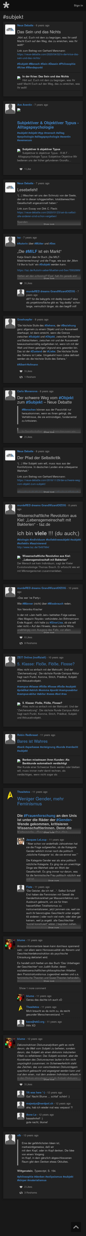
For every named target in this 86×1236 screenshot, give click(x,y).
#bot (58, 694)
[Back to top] (76, 1227)
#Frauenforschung (39, 816)
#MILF (31, 251)
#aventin (65, 136)
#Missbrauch (55, 603)
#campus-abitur (26, 694)
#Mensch (34, 64)
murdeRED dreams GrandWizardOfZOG (51, 291)
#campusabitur (68, 690)
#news (50, 694)
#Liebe (51, 351)
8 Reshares (30, 643)
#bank (21, 747)
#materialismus (36, 1180)
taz (19, 237)
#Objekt (50, 336)
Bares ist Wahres (32, 741)
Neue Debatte (25, 25)
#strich (33, 690)
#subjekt (22, 133)
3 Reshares (30, 1192)
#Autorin (22, 243)
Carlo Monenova (27, 391)
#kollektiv (23, 543)
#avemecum (24, 140)
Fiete (29, 887)
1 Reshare (30, 376)
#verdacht (72, 747)
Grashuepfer (24, 319)
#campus (22, 686)
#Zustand (36, 351)
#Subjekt (22, 64)
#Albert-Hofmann (27, 364)
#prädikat (23, 690)
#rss (64, 694)
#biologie (23, 539)
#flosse (52, 686)
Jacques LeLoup (36, 839)
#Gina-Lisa (56, 622)
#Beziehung (68, 325)
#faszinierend (38, 543)
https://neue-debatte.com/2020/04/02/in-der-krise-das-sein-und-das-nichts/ (48, 56)
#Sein (44, 64)
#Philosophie (67, 64)
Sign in (78, 5)
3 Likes (28, 283)
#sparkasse (32, 747)
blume (21, 940)
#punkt (54, 690)
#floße (61, 686)
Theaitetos (23, 792)
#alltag (60, 133)
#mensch (49, 133)
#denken (39, 1176)
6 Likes (28, 637)
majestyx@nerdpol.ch (40, 1103)
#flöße (43, 686)
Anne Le (31, 1114)
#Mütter (39, 243)
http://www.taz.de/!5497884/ (33, 547)
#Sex (52, 243)
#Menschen (29, 409)
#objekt (32, 133)
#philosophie (25, 1176)
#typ (40, 133)
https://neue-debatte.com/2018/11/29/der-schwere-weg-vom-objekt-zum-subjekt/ (49, 482)
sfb (19, 1135)
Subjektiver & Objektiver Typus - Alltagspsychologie (48, 125)
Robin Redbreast (27, 735)
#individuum (37, 539)
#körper (22, 1180)
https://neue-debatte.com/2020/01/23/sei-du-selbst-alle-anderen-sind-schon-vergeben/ (46, 214)
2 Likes (28, 436)
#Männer (27, 603)
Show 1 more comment (32, 988)
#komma (44, 690)
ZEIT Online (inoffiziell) (31, 657)
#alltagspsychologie (47, 136)
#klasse (33, 686)
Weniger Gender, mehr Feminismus (40, 801)
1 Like (27, 168)
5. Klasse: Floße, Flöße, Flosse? (46, 664)
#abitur (41, 694)
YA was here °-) (36, 1092)
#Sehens (50, 325)
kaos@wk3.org (35, 1021)
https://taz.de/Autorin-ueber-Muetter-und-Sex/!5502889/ (49, 270)
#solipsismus (53, 1176)
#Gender (63, 820)
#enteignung (47, 747)
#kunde (60, 747)
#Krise (21, 67)
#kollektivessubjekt (58, 539)
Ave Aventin (24, 104)
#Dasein (53, 64)
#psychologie (25, 136)
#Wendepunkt (34, 67)
